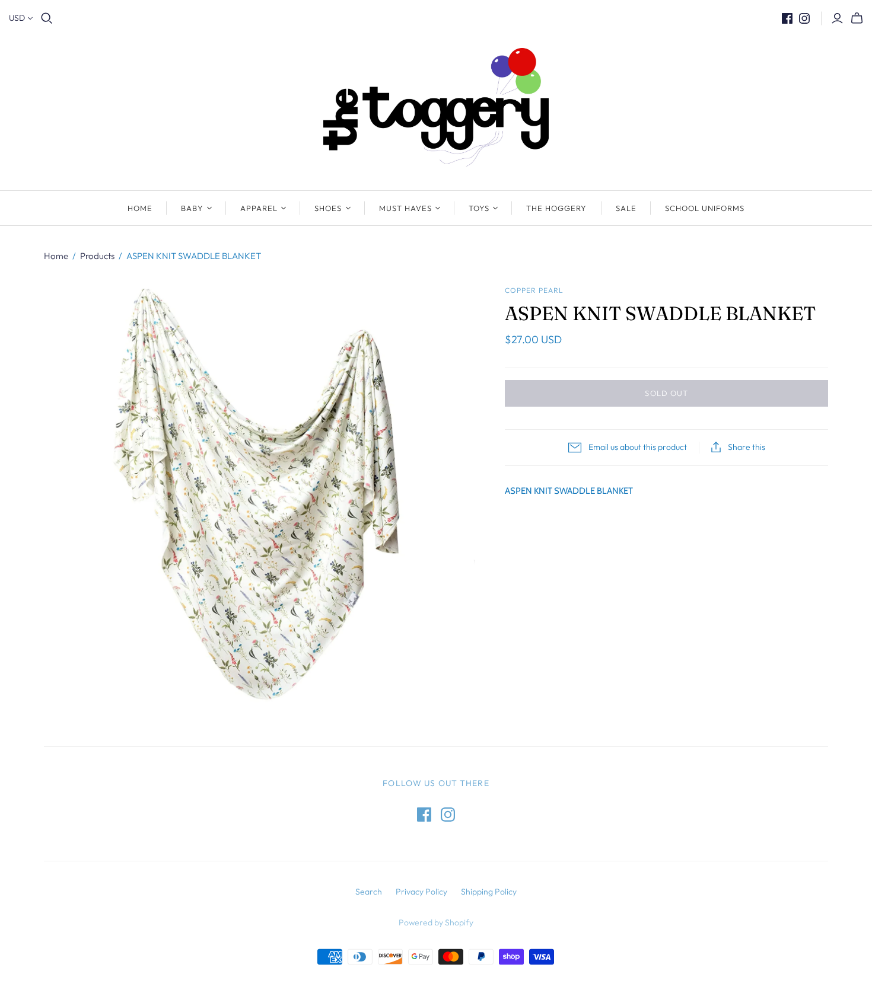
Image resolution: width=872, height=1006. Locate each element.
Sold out (666, 393)
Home (140, 208)
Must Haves (405, 208)
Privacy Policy (421, 891)
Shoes (328, 208)
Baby (192, 208)
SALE (626, 208)
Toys (479, 208)
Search (368, 891)
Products (97, 255)
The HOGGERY (556, 208)
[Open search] (47, 18)
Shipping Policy (489, 891)
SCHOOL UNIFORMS (705, 208)
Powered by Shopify (436, 922)
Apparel (259, 208)
